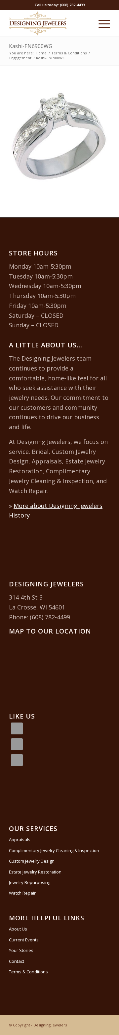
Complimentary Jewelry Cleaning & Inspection (54, 850)
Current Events (24, 940)
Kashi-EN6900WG (30, 46)
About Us (18, 929)
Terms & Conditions (28, 972)
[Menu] (101, 23)
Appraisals (19, 840)
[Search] (85, 23)
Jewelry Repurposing (29, 882)
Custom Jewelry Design (32, 861)
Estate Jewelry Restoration (35, 872)
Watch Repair (22, 893)
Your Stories (21, 950)
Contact (16, 961)
